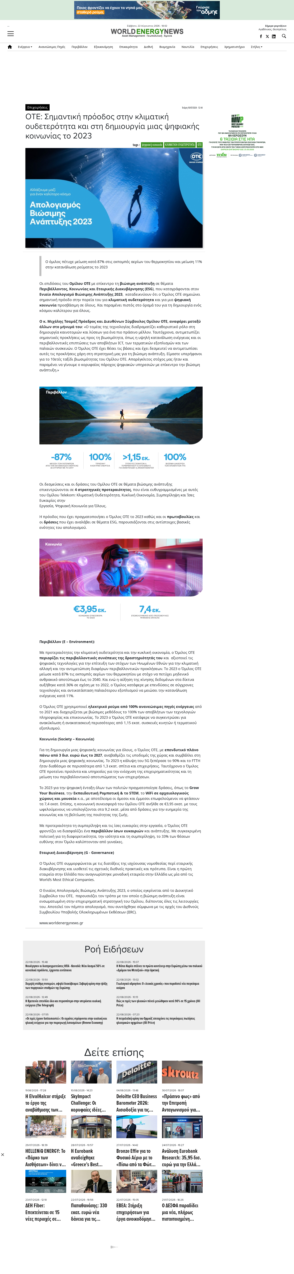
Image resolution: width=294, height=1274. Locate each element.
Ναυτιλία (188, 47)
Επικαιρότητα (128, 47)
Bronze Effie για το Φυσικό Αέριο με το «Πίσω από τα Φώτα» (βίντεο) (136, 1158)
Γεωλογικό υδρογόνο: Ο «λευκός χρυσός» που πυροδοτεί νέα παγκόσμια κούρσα (157, 986)
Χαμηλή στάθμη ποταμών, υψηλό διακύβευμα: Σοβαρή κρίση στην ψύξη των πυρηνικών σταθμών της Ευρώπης (66, 986)
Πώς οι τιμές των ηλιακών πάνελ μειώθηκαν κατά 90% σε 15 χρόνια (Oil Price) (158, 1003)
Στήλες (255, 47)
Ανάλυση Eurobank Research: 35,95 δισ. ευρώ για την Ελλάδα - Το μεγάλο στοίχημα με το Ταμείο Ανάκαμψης (181, 1158)
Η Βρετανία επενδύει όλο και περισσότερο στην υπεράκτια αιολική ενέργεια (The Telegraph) (63, 1003)
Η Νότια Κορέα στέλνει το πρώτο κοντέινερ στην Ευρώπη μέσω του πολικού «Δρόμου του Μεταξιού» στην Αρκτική (159, 968)
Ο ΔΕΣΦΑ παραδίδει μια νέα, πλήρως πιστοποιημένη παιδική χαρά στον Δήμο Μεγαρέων (180, 1213)
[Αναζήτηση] (282, 36)
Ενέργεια (24, 47)
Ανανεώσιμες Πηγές (52, 47)
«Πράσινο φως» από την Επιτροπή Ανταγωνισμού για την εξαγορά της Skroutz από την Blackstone (181, 1104)
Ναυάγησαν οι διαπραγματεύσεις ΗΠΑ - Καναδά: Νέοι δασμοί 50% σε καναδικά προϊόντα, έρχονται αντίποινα (65, 968)
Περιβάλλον (80, 47)
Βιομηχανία (167, 47)
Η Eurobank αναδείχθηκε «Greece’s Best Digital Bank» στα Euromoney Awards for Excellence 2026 (89, 1158)
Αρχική (11, 46)
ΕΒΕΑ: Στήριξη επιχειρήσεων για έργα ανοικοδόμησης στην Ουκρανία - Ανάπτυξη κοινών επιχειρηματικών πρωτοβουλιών (136, 1213)
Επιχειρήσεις (209, 47)
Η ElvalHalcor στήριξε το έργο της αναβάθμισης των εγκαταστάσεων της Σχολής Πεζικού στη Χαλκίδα (45, 1104)
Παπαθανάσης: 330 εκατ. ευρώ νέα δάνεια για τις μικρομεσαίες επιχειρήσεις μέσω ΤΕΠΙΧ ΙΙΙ (89, 1213)
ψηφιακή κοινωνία (152, 145)
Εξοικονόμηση (103, 47)
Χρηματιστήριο (234, 47)
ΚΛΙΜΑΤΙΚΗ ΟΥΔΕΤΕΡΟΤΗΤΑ (180, 145)
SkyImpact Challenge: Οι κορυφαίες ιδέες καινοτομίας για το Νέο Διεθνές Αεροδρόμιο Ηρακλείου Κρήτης (88, 1104)
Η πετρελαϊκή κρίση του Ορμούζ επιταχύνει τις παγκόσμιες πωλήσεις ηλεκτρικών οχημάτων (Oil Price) (155, 1021)
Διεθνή (148, 47)
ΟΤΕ (200, 145)
